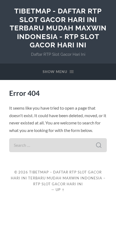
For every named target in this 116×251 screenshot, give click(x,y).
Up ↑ (60, 189)
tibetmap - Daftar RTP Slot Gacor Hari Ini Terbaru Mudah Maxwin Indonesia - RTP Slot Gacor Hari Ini (58, 28)
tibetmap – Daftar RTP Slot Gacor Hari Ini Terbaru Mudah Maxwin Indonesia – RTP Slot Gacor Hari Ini (58, 178)
